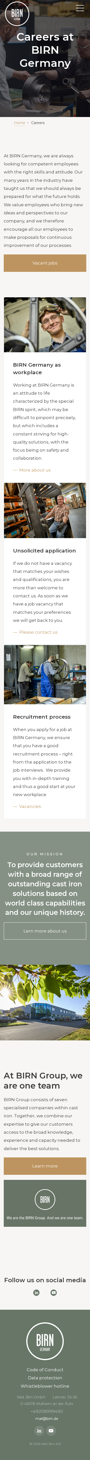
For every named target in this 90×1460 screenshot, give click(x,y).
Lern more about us (45, 930)
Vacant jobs (45, 263)
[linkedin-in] (39, 1431)
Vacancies (30, 806)
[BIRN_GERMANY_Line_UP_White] (17, 14)
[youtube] (51, 1431)
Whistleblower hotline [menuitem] (45, 1386)
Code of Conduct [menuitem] (45, 1369)
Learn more (45, 1166)
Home (19, 123)
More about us (35, 470)
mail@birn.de (47, 1418)
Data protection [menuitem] (45, 1377)
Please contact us (38, 632)
